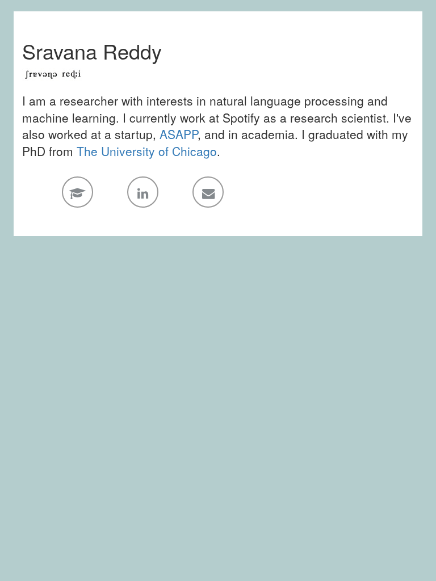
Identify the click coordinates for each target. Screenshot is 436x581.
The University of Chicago (147, 150)
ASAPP (179, 133)
